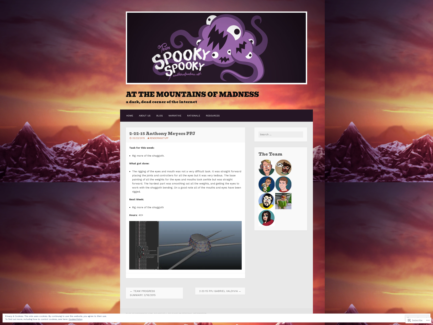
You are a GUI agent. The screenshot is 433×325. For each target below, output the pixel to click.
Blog (159, 115)
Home (129, 115)
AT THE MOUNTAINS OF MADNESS (192, 94)
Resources (213, 115)
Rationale (193, 115)
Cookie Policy (75, 319)
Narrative (174, 115)
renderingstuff (159, 138)
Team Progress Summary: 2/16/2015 (143, 293)
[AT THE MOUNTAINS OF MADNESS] (216, 83)
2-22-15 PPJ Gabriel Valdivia (220, 291)
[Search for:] (280, 134)
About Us (145, 115)
